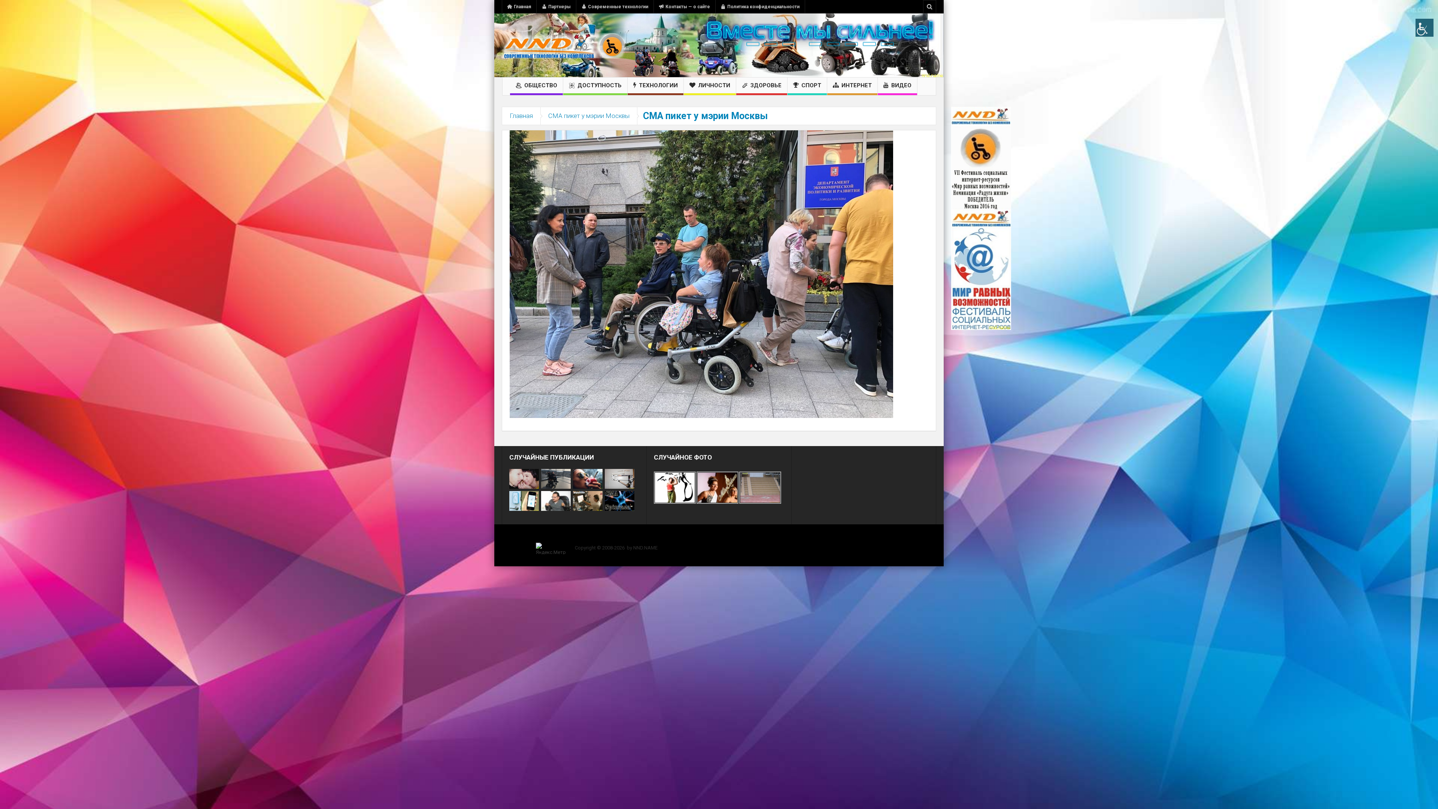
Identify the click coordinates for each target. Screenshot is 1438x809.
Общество (540, 85)
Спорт (811, 85)
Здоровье (766, 85)
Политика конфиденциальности (763, 6)
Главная (522, 6)
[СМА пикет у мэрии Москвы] (701, 274)
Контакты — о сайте (687, 6)
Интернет (856, 85)
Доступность (599, 85)
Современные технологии (618, 6)
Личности (714, 85)
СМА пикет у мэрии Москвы (588, 115)
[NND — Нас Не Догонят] (563, 45)
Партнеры (559, 6)
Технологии (658, 85)
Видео (901, 85)
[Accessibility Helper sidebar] (1425, 28)
